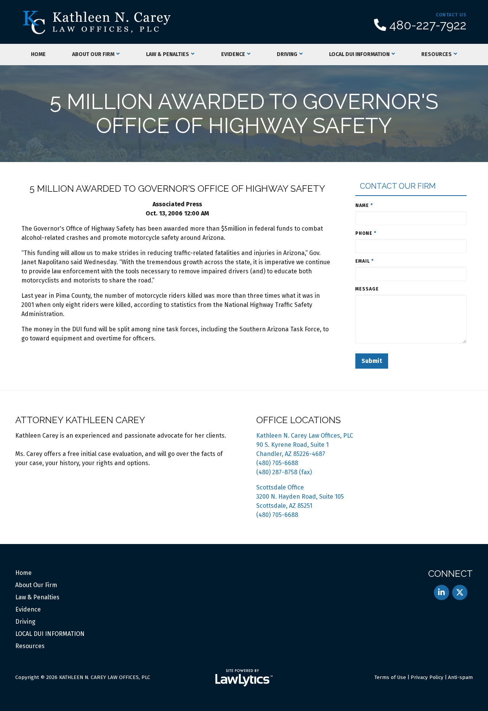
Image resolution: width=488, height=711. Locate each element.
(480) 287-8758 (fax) (284, 472)
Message (367, 289)
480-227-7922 (428, 25)
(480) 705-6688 (277, 463)
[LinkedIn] (441, 592)
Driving (287, 54)
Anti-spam (460, 677)
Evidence (233, 54)
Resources (436, 54)
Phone (365, 233)
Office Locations (298, 419)
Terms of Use (390, 677)
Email (364, 261)
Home (38, 54)
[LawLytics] (244, 678)
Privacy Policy (427, 677)
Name (364, 205)
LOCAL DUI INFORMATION (359, 54)
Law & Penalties (167, 54)
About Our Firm (93, 54)
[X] (459, 592)
